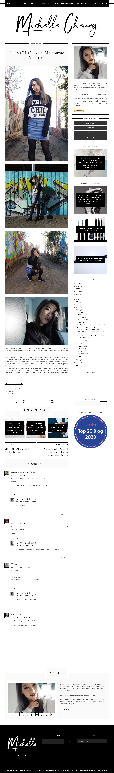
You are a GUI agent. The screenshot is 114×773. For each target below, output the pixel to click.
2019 (78, 302)
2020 (78, 299)
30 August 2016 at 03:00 (26, 545)
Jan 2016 (81, 356)
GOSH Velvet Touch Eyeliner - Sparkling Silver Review (90, 259)
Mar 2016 (81, 351)
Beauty (25, 3)
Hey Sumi (16, 614)
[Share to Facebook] (20, 403)
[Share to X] (17, 403)
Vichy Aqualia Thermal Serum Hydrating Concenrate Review (56, 452)
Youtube (91, 128)
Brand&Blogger (86, 770)
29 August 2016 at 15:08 (21, 523)
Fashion (34, 3)
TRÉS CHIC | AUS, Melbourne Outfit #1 (91, 325)
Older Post (61, 444)
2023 (78, 291)
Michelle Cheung (26, 499)
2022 (78, 294)
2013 (78, 365)
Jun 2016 (81, 343)
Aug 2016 (81, 323)
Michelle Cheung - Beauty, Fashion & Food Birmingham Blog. (34, 770)
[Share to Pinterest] (23, 403)
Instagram (90, 123)
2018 (78, 305)
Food (43, 3)
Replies (15, 495)
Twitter (91, 133)
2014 (78, 362)
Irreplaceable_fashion (23, 472)
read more (67, 709)
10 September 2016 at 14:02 (21, 617)
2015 (78, 360)
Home (9, 3)
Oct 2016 (81, 317)
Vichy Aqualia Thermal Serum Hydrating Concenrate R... (89, 328)
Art (56, 3)
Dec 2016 (81, 312)
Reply (14, 490)
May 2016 (81, 346)
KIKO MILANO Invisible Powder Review (17, 451)
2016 (78, 310)
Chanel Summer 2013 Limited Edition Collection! (90, 229)
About (17, 3)
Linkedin (90, 137)
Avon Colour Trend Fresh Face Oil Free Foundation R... (92, 336)
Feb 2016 (81, 354)
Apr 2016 (81, 349)
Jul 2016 (81, 341)
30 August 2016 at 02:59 (26, 502)
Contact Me (82, 3)
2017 (78, 307)
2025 (78, 286)
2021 (78, 297)
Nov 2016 (81, 315)
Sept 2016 (82, 320)
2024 (78, 289)
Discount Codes (67, 3)
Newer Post (12, 444)
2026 (78, 284)
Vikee (14, 564)
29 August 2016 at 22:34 (21, 567)
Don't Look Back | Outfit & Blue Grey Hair (90, 332)
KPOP (50, 3)
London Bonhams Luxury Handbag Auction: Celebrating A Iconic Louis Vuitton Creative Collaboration (90, 163)
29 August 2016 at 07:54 (21, 475)
